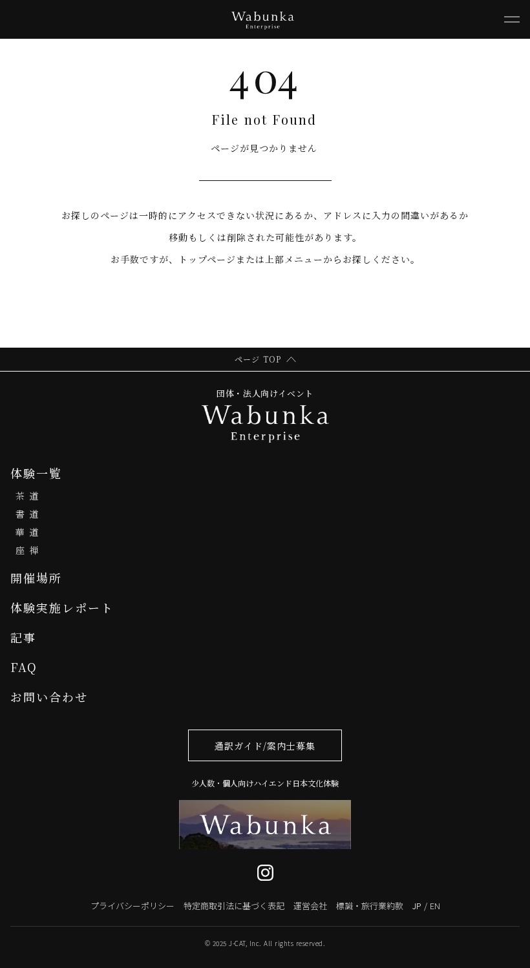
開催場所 (36, 577)
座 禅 (27, 549)
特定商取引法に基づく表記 (234, 906)
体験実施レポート (62, 607)
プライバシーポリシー (132, 906)
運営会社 (310, 906)
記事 (23, 637)
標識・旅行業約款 (369, 906)
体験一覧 (36, 473)
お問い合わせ (49, 696)
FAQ (23, 666)
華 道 (27, 531)
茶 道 (27, 495)
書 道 (27, 513)
